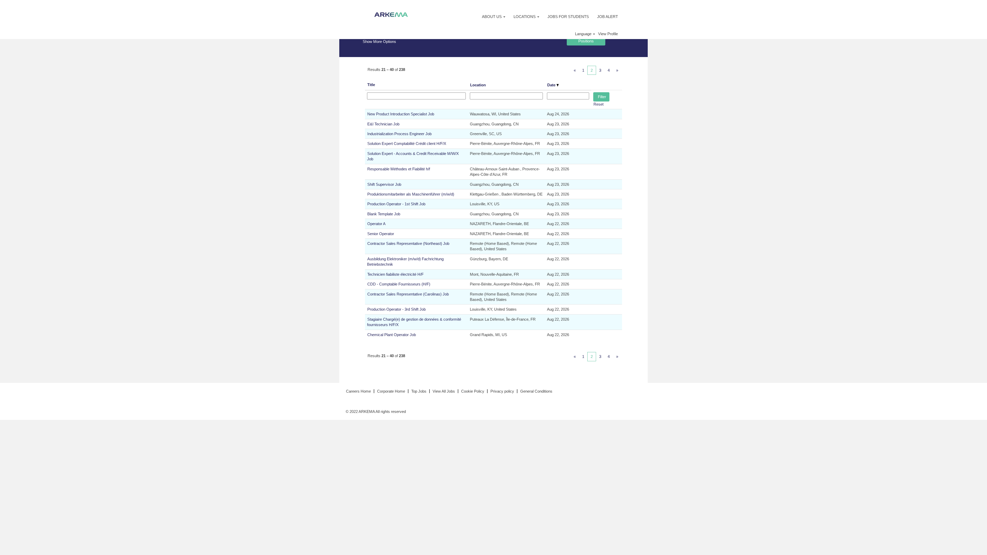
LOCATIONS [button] (525, 16)
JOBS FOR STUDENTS (568, 16)
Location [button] (478, 85)
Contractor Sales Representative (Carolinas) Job (408, 294)
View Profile (608, 34)
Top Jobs (418, 391)
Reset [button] (598, 104)
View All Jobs (444, 391)
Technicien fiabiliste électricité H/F (395, 274)
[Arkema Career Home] (391, 15)
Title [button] (371, 84)
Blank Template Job (383, 214)
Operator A (376, 223)
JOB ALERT (607, 16)
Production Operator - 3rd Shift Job (396, 309)
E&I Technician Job (383, 124)
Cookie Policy (472, 391)
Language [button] (583, 34)
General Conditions (536, 391)
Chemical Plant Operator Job (391, 334)
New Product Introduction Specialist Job (400, 114)
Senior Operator (380, 234)
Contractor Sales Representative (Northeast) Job (408, 243)
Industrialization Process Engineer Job (399, 134)
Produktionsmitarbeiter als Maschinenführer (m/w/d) (410, 194)
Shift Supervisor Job (384, 184)
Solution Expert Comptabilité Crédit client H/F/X (406, 143)
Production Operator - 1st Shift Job (396, 204)
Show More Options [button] (379, 41)
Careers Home (358, 391)
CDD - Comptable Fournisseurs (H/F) (398, 284)
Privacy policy (502, 391)
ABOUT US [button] (492, 16)
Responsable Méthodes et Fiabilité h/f (398, 169)
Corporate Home (391, 391)
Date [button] (551, 85)
